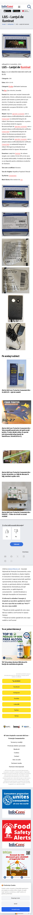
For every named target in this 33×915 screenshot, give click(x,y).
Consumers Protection (9, 674)
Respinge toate (15, 898)
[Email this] (5, 557)
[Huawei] (25, 11)
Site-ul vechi (17, 760)
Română (20, 913)
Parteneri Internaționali (16, 767)
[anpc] (7, 727)
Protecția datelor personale (16, 746)
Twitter (16, 710)
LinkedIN (16, 704)
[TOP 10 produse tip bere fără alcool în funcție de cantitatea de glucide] (16, 646)
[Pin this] (5, 561)
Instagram (16, 693)
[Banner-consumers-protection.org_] (16, 803)
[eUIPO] (26, 727)
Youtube (16, 698)
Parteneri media (16, 763)
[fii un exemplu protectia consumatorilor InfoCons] (16, 865)
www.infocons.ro (14, 569)
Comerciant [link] (5, 119)
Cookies (16, 753)
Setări (15, 903)
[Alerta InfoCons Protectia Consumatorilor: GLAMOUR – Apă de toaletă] (16, 374)
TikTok (16, 716)
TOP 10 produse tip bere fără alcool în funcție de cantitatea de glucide (14, 663)
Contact (16, 756)
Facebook (16, 687)
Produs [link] (11, 86)
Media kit (17, 749)
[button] (19, 7)
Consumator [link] (12, 176)
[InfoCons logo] (7, 6)
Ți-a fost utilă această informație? (13, 525)
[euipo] (16, 727)
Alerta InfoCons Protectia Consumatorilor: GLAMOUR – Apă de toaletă (16, 391)
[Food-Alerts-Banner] (16, 834)
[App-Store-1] (16, 11)
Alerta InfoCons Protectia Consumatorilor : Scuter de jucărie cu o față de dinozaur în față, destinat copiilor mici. (16, 474)
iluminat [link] (25, 67)
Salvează (16, 544)
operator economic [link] (18, 114)
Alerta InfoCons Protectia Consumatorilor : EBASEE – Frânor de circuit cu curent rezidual (16, 514)
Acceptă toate (16, 909)
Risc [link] (5, 90)
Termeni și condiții (16, 742)
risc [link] (21, 180)
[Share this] (11, 557)
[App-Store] (7, 11)
